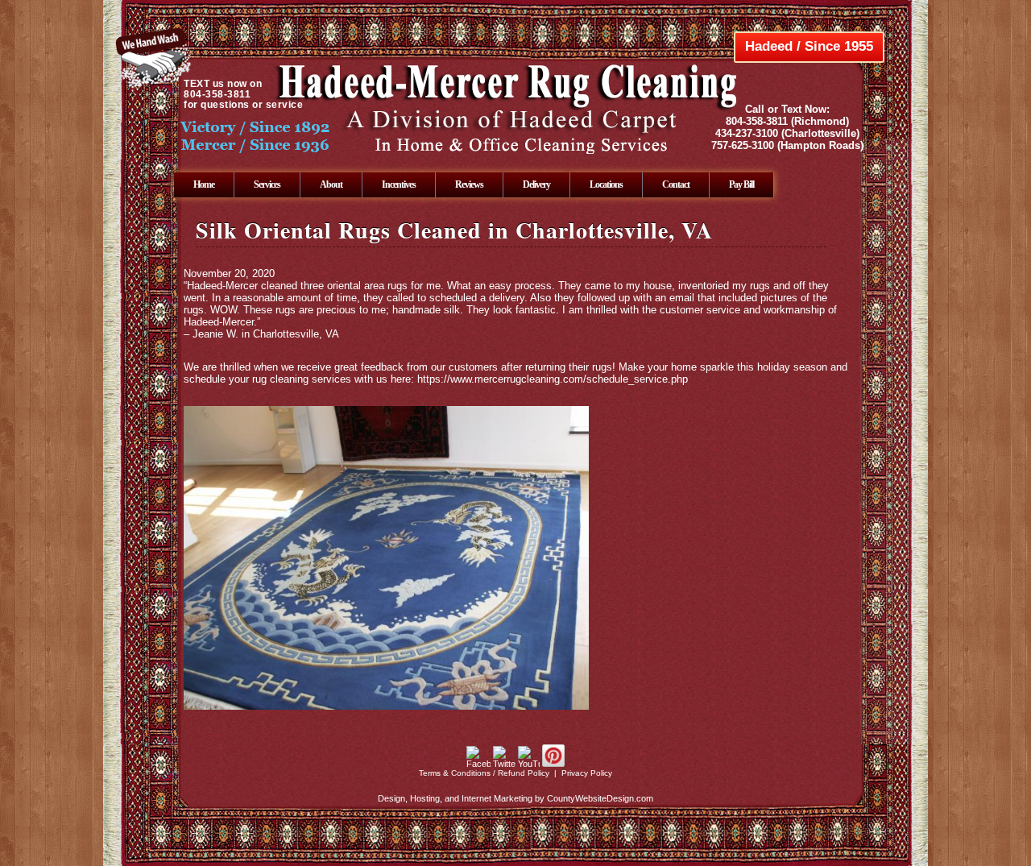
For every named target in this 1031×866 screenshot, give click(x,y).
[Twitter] (504, 764)
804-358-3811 (757, 121)
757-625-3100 (742, 145)
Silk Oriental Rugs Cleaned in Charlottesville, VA (454, 230)
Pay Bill (741, 184)
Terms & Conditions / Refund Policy (484, 773)
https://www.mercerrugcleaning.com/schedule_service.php (552, 379)
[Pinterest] (553, 764)
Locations (606, 184)
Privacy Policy (586, 773)
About (331, 184)
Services (267, 184)
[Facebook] (478, 764)
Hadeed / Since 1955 (809, 46)
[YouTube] (529, 764)
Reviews (469, 184)
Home (203, 184)
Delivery (536, 184)
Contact (675, 184)
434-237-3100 (746, 133)
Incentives (399, 184)
